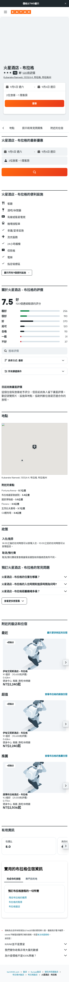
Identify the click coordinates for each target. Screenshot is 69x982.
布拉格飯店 (14, 906)
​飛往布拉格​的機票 (18, 897)
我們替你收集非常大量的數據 (21, 950)
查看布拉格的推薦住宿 (56, 755)
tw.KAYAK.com (13, 972)
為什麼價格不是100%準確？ (20, 955)
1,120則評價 (28, 72)
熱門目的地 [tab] (31, 878)
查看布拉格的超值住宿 (56, 694)
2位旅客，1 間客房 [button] (17, 95)
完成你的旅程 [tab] (14, 878)
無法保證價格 (43, 934)
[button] (65, 3)
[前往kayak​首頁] (21, 12)
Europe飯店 (36, 972)
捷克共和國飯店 (51, 972)
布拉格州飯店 (18, 975)
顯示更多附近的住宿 (57, 632)
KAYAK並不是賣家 (15, 944)
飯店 (25, 972)
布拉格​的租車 (15, 902)
